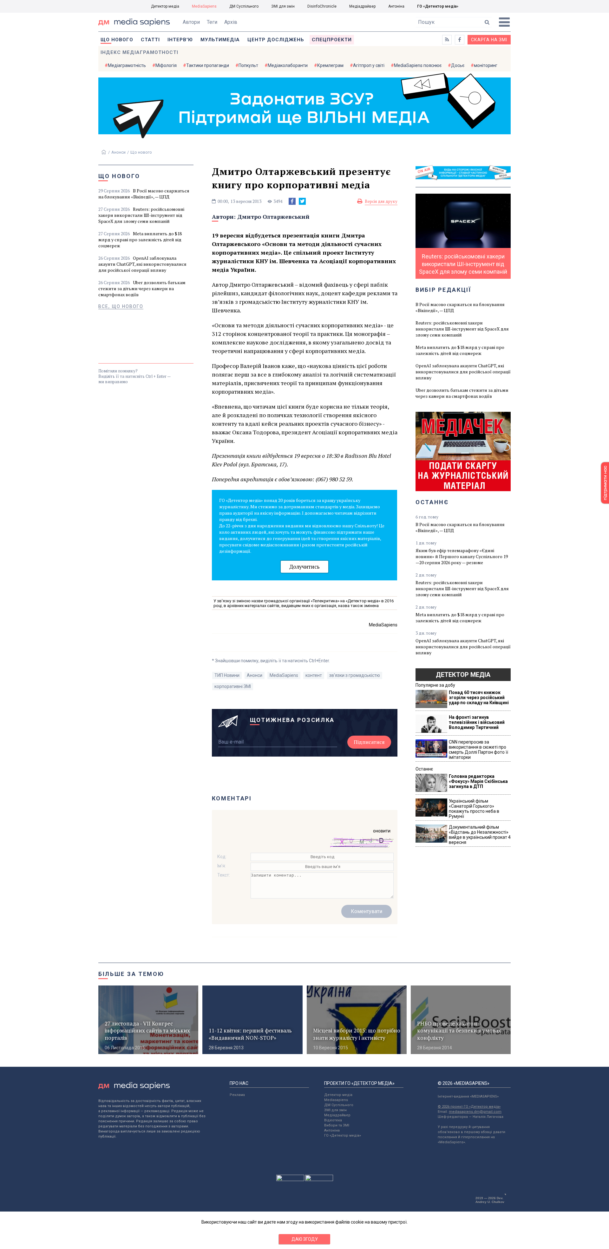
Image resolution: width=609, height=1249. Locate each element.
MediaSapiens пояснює (418, 65)
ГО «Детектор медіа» (437, 6)
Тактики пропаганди (207, 65)
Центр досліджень (275, 40)
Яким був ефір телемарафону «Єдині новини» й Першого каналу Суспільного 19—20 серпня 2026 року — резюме (462, 556)
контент (313, 675)
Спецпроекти (332, 40)
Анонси (118, 152)
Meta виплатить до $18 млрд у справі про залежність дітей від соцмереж (140, 239)
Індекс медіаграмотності (139, 52)
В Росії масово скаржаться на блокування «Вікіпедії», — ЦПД (143, 194)
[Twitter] (302, 201)
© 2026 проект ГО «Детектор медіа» (469, 1107)
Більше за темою (131, 974)
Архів (230, 22)
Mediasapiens (336, 1100)
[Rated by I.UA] (290, 1179)
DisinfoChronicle (322, 6)
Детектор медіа (165, 6)
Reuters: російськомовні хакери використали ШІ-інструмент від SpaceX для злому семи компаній (141, 215)
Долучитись (304, 566)
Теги (212, 22)
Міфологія (166, 65)
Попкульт (248, 65)
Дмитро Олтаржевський (273, 216)
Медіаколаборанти (288, 65)
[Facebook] (292, 201)
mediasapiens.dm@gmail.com (475, 1112)
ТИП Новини (226, 675)
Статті (150, 40)
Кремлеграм (330, 65)
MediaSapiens (204, 6)
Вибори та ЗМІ (336, 1125)
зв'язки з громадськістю (354, 675)
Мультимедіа (220, 40)
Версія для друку (381, 201)
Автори (191, 22)
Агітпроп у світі (368, 65)
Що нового (117, 40)
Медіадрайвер (362, 6)
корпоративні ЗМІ (232, 686)
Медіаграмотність (127, 65)
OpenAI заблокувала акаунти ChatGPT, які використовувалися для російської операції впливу (142, 264)
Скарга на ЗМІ (489, 39)
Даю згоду (304, 1239)
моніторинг (485, 65)
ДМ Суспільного (244, 6)
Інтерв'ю (180, 40)
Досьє (457, 65)
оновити (381, 830)
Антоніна (396, 6)
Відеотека (333, 1120)
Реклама (237, 1095)
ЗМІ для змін (283, 6)
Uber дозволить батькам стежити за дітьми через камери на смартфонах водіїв (142, 288)
